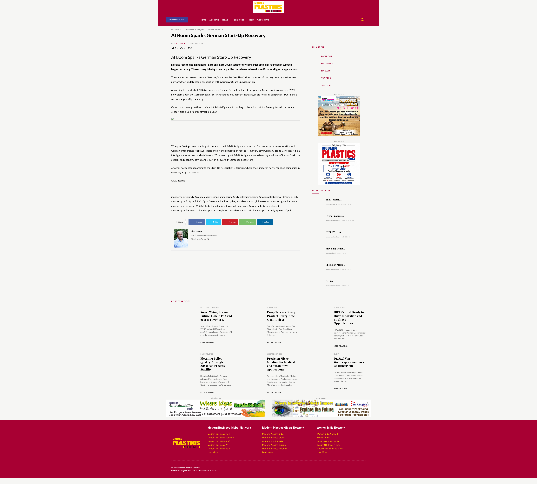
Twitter (326, 78)
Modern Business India (219, 434)
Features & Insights (195, 29)
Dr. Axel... (331, 281)
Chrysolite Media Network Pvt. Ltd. (201, 470)
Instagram (327, 63)
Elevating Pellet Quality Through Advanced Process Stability (212, 364)
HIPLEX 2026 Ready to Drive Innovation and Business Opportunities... (349, 317)
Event (337, 354)
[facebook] (192, 243)
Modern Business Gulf (218, 441)
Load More (213, 452)
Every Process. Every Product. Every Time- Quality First (281, 315)
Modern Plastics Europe (274, 445)
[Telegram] (210, 7)
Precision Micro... (335, 264)
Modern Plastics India (272, 434)
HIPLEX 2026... (334, 232)
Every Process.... (335, 215)
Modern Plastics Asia (272, 441)
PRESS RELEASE (215, 29)
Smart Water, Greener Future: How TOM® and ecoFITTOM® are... (216, 315)
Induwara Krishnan (333, 220)
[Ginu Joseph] (181, 238)
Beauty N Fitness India (328, 441)
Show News (339, 308)
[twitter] (204, 243)
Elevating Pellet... (335, 248)
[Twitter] (202, 7)
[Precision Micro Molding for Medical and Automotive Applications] (317, 266)
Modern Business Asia (219, 448)
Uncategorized (274, 354)
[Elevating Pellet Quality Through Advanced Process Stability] (317, 250)
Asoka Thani (330, 253)
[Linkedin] (169, 7)
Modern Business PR (218, 445)
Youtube (326, 85)
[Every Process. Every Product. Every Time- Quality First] (317, 217)
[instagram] (196, 243)
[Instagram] (193, 7)
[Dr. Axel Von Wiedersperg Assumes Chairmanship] (317, 283)
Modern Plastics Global (273, 437)
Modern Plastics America (274, 448)
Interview (272, 308)
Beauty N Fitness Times (328, 445)
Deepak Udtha (331, 204)
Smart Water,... (333, 199)
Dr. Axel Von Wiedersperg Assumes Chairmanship (349, 362)
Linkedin (325, 71)
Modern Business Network (221, 437)
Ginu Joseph (179, 43)
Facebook (326, 56)
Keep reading (207, 342)
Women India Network (327, 434)
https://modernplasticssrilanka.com (204, 235)
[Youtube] (185, 7)
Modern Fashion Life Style (330, 448)
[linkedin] (200, 243)
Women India (323, 437)
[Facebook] (177, 7)
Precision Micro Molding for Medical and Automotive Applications (281, 364)
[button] (362, 19)
